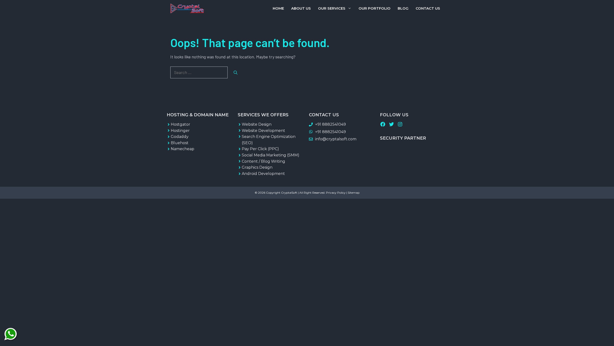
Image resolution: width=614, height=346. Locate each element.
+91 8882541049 (330, 124)
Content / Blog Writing (263, 161)
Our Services (331, 8)
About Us (301, 8)
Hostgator (180, 124)
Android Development (263, 173)
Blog (403, 8)
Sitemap (354, 192)
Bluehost (180, 143)
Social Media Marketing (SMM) (270, 155)
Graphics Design (257, 167)
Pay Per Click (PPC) (260, 149)
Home (278, 8)
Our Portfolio (374, 8)
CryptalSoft (289, 192)
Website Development (263, 130)
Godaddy (180, 136)
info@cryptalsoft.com (335, 139)
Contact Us (428, 8)
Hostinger (180, 130)
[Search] (235, 72)
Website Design (257, 124)
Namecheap (182, 149)
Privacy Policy (336, 192)
